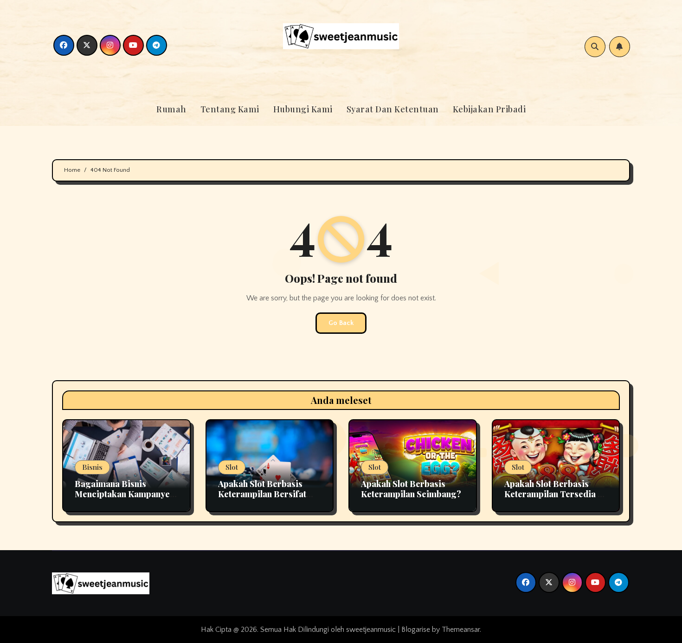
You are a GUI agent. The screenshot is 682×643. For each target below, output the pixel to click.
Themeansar (461, 629)
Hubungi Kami (303, 109)
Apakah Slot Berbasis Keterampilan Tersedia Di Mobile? (555, 493)
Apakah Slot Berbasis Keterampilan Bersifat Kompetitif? (262, 493)
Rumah (171, 109)
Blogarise (415, 629)
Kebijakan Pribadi (489, 109)
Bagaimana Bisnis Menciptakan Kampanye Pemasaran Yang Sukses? (124, 493)
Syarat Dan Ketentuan (393, 109)
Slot (231, 467)
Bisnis (92, 467)
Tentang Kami (229, 109)
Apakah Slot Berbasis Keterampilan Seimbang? (411, 489)
